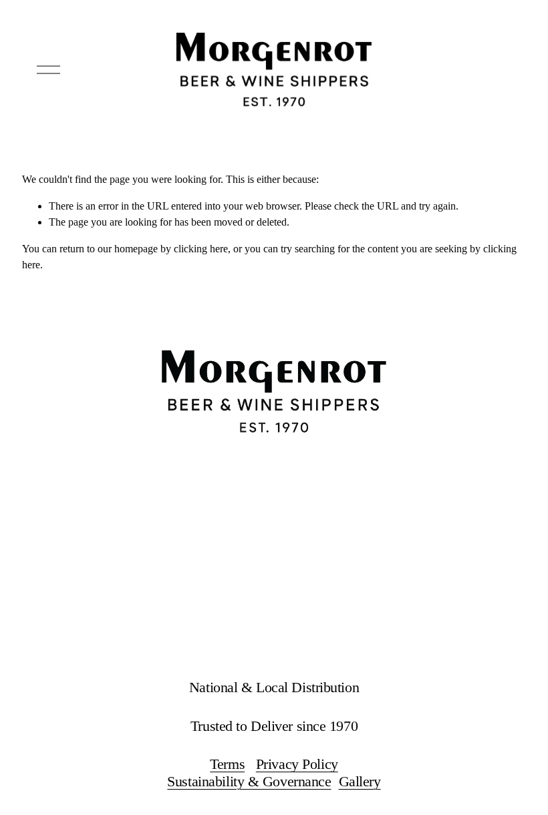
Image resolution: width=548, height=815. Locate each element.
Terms (227, 764)
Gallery (360, 781)
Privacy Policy (297, 764)
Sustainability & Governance (249, 781)
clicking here (201, 248)
